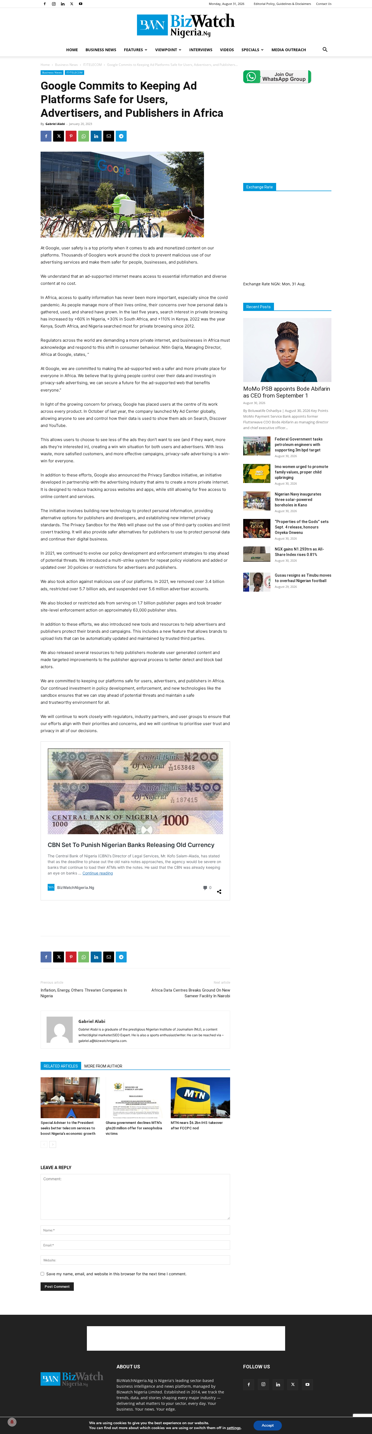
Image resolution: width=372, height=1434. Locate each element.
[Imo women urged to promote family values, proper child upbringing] (256, 473)
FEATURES (133, 49)
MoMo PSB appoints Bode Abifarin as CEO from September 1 (286, 392)
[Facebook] (45, 4)
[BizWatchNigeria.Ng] (186, 26)
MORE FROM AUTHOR (103, 1066)
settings (234, 1428)
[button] (324, 50)
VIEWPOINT (166, 49)
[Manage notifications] (12, 1422)
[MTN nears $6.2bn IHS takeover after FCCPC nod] (200, 1097)
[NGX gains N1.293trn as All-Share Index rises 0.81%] (256, 554)
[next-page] (52, 1144)
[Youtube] (81, 4)
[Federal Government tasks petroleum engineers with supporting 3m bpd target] (256, 445)
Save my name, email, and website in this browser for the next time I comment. (116, 1273)
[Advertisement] (135, 918)
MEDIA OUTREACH (289, 49)
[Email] (108, 136)
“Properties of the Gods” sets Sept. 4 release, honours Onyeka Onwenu (302, 527)
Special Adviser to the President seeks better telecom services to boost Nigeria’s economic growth (68, 1128)
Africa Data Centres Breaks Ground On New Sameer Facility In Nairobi (190, 993)
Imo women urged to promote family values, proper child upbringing (301, 472)
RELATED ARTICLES (61, 1066)
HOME (72, 49)
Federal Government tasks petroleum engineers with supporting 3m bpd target (299, 444)
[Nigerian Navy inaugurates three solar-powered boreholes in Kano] (256, 500)
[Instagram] (54, 4)
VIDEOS (227, 49)
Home (45, 64)
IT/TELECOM (92, 64)
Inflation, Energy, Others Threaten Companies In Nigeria (84, 993)
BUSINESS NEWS (101, 49)
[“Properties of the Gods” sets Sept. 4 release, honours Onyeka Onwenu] (256, 528)
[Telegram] (121, 136)
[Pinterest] (71, 136)
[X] (72, 4)
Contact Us (323, 4)
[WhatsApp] (83, 136)
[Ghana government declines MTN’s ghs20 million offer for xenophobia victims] (135, 1097)
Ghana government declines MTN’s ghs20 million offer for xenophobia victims (134, 1128)
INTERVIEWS (200, 49)
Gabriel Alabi (55, 124)
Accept (268, 1425)
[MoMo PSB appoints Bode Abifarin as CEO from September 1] (287, 350)
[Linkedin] (63, 4)
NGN (275, 283)
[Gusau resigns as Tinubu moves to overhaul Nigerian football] (256, 582)
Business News (66, 64)
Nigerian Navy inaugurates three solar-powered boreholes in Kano (298, 499)
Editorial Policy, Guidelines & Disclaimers (282, 4)
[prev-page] (44, 1144)
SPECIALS (250, 49)
